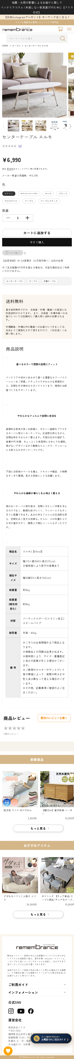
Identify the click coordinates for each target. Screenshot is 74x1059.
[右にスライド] (70, 127)
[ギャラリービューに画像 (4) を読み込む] (54, 125)
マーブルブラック (49, 200)
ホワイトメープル (30, 194)
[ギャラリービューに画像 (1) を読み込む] (13, 125)
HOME (5, 45)
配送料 (10, 168)
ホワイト (8, 193)
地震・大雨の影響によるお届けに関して (37, 2)
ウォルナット (11, 201)
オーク (49, 194)
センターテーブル (14, 281)
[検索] (64, 38)
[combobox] (37, 38)
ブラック (63, 193)
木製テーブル (49, 281)
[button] (69, 29)
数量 (5, 210)
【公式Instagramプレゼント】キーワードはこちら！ (37, 17)
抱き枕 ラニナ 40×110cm (18, 810)
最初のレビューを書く (54, 717)
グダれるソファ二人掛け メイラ (20, 898)
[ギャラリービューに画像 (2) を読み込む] (27, 125)
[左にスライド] (3, 127)
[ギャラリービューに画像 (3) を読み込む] (40, 125)
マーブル (29, 200)
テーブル (16, 45)
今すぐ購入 (37, 242)
